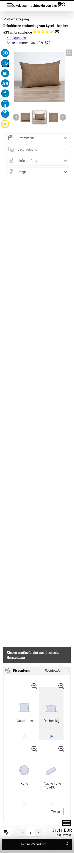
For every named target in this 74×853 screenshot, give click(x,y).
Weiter (55, 811)
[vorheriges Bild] (16, 117)
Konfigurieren (16, 38)
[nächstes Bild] (63, 117)
